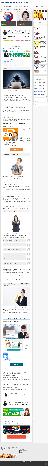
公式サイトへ (16, 149)
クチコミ (5, 42)
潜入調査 (36, 91)
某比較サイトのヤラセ (7, 61)
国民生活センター (4, 449)
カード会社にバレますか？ (21, 24)
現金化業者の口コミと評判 (26, 40)
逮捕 (39, 94)
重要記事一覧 (42, 6)
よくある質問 (36, 6)
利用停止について (3, 24)
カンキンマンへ (16, 436)
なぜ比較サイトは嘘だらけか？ (8, 62)
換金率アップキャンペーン (27, 6)
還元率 (43, 94)
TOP (2, 9)
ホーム (1, 6)
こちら (3, 453)
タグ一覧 (45, 96)
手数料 (36, 88)
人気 (43, 85)
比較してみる (16, 364)
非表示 (14, 59)
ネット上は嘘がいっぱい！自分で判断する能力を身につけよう (13, 65)
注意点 (20, 40)
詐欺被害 (36, 94)
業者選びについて (16, 40)
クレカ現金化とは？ (7, 6)
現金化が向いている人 (42, 91)
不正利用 (40, 85)
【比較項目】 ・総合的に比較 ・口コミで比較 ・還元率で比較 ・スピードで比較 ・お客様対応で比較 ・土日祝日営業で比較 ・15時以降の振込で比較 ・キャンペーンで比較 (7, 356)
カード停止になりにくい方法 (17, 6)
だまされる (36, 79)
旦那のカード (40, 88)
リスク (36, 85)
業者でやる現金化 (10, 40)
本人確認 (45, 88)
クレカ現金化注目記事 (42, 82)
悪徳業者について (6, 9)
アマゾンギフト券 (42, 79)
